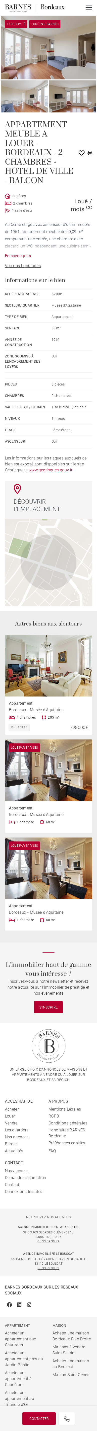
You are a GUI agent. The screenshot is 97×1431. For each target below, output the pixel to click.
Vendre (11, 1123)
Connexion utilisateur (24, 1191)
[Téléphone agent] (67, 1418)
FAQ (52, 1151)
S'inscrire (48, 1007)
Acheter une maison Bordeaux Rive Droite (71, 1336)
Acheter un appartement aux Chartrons (20, 1339)
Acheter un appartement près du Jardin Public (24, 1359)
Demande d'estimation (25, 1177)
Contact (12, 1184)
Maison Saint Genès (70, 1374)
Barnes (11, 1144)
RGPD (53, 1116)
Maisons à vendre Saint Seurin (68, 1350)
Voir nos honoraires (23, 265)
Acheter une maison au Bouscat (70, 1364)
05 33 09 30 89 (48, 1241)
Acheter (12, 1109)
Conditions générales (67, 1123)
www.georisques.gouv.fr (51, 470)
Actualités (14, 1151)
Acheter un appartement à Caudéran (18, 1378)
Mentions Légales (64, 1109)
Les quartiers (17, 1130)
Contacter (39, 1419)
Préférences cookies (66, 1143)
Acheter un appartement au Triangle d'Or (19, 1398)
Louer (10, 1116)
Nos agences (17, 1137)
